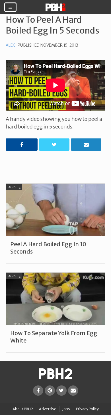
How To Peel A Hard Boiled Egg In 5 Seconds (52, 25)
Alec (10, 45)
